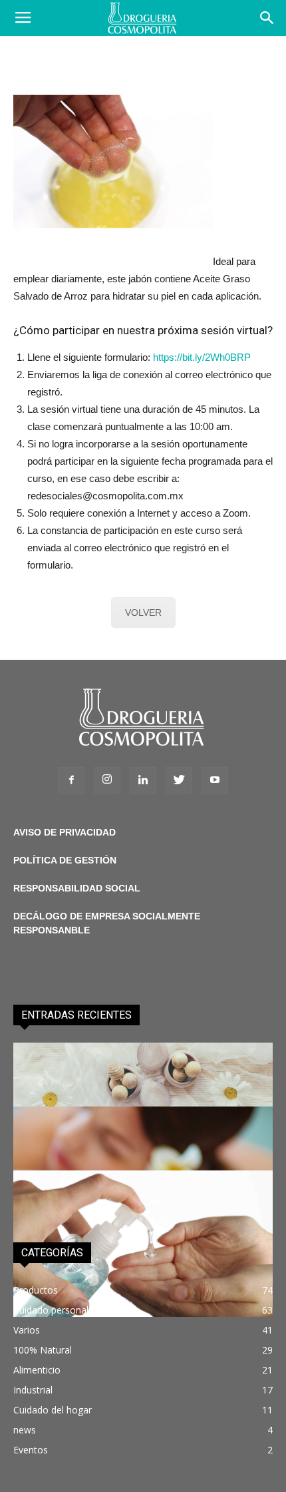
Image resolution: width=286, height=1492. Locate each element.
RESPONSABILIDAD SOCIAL (76, 888)
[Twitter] (179, 780)
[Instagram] (107, 780)
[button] (267, 18)
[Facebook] (71, 780)
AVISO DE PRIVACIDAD (64, 832)
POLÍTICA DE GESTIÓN (64, 860)
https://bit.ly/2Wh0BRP (202, 357)
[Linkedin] (143, 780)
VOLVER (143, 612)
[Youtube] (215, 780)
